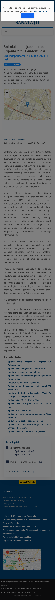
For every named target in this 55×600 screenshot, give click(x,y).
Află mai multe (40, 11)
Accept (27, 15)
